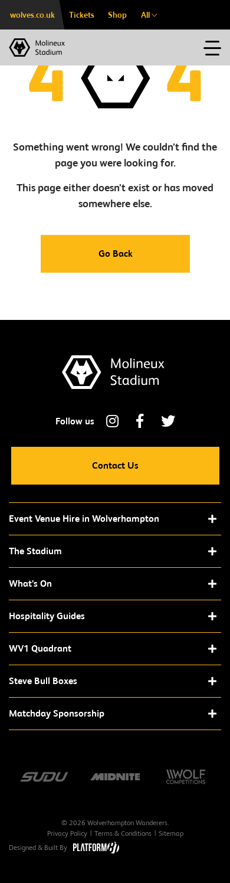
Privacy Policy (67, 833)
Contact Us (115, 465)
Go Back (115, 253)
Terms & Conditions (123, 833)
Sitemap (171, 833)
